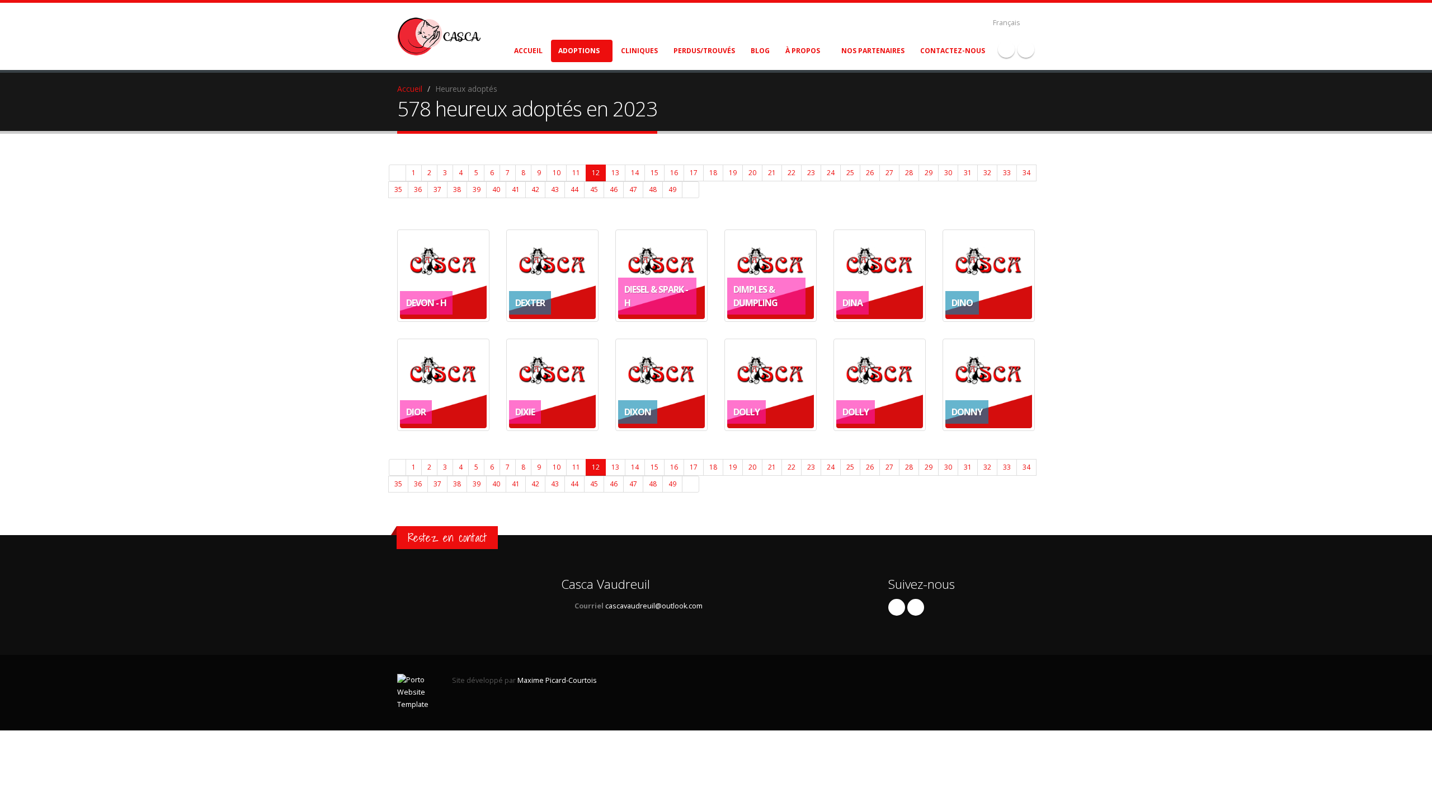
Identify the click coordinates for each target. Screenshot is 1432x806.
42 (535, 189)
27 (889, 172)
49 (672, 189)
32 (987, 172)
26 (870, 172)
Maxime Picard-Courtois (557, 680)
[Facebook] (1006, 49)
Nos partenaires (873, 50)
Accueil (528, 50)
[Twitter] (1026, 49)
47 (633, 189)
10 (556, 172)
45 (594, 189)
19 (733, 172)
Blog (760, 50)
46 (614, 189)
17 (694, 172)
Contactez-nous (952, 50)
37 (437, 189)
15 (654, 172)
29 (928, 172)
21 (772, 172)
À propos (802, 50)
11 (576, 172)
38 (457, 189)
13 (615, 172)
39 (477, 189)
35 (398, 189)
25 (850, 172)
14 (635, 172)
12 (596, 172)
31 (968, 172)
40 (496, 189)
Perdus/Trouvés (704, 50)
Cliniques (639, 50)
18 (713, 172)
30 (948, 172)
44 (574, 189)
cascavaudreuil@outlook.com (654, 606)
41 (516, 189)
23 (811, 172)
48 (653, 189)
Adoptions (579, 50)
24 (831, 172)
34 (1026, 172)
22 (791, 172)
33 (1007, 172)
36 (418, 189)
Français (1006, 22)
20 (752, 172)
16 (674, 172)
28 (909, 172)
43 (555, 189)
